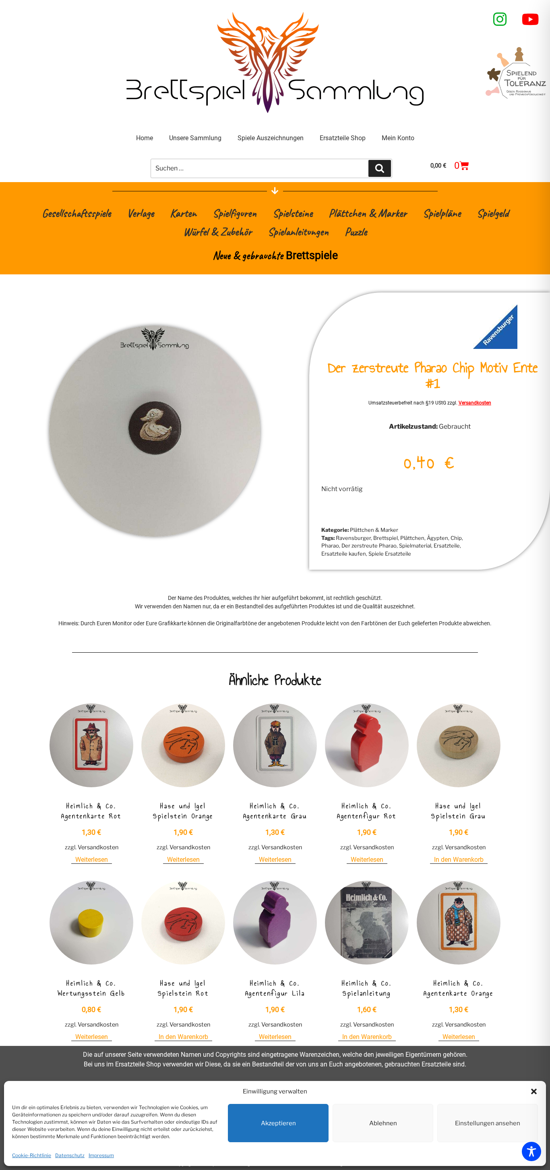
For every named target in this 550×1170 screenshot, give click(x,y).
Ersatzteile (447, 545)
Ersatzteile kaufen (343, 553)
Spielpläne (442, 213)
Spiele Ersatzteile (389, 553)
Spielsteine (292, 213)
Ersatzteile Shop (343, 138)
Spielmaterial (415, 545)
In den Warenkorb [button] (459, 859)
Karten (183, 213)
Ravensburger (353, 538)
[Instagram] (500, 19)
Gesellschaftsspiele (76, 213)
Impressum (101, 1155)
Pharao (330, 545)
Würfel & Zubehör (217, 231)
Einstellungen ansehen (487, 1123)
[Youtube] (530, 19)
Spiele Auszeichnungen (271, 138)
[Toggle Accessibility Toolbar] (531, 1151)
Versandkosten (475, 403)
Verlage (140, 213)
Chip (456, 538)
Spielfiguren (234, 213)
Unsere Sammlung (195, 138)
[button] (534, 1091)
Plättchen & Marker (368, 213)
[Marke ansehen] (495, 347)
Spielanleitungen (298, 231)
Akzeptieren (278, 1123)
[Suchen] (379, 168)
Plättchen (412, 538)
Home (144, 138)
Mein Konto (398, 138)
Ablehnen (383, 1123)
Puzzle (356, 231)
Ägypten (437, 538)
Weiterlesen (91, 859)
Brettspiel (385, 538)
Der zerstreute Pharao (369, 545)
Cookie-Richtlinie (31, 1155)
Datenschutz (70, 1155)
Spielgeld (493, 213)
